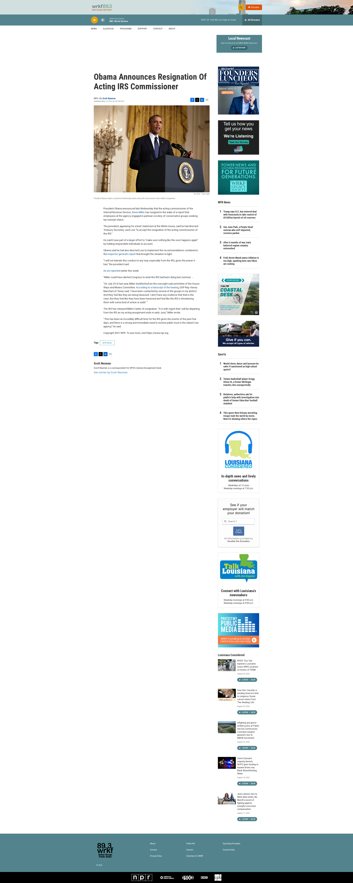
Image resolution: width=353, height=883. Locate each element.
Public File (190, 844)
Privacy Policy (156, 856)
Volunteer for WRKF (194, 856)
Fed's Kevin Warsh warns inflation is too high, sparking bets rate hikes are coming (241, 260)
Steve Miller (138, 212)
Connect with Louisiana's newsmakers (238, 593)
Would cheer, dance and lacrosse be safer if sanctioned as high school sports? (241, 366)
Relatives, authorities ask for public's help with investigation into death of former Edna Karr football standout (241, 399)
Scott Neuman (108, 98)
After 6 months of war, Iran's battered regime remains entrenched (237, 245)
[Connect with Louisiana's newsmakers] (238, 569)
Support (142, 29)
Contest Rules (229, 850)
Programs (126, 29)
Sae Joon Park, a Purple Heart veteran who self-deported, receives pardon (238, 230)
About (172, 29)
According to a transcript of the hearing (157, 287)
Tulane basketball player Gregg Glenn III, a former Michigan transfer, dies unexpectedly (239, 381)
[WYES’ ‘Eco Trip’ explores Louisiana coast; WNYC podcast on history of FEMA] (227, 665)
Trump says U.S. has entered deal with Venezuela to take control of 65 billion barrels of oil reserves (240, 214)
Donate (255, 7)
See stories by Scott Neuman (111, 372)
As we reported (111, 270)
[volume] (102, 20)
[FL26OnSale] (238, 91)
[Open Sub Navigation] (99, 29)
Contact (158, 29)
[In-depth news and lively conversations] (238, 449)
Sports (222, 354)
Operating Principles (231, 844)
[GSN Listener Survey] (238, 137)
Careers (189, 850)
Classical (108, 29)
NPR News (107, 343)
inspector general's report (122, 254)
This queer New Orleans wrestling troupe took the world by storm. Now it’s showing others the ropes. (240, 415)
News (94, 29)
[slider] (107, 19)
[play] (94, 20)
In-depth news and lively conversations (238, 478)
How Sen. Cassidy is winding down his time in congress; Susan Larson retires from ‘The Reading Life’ (248, 696)
